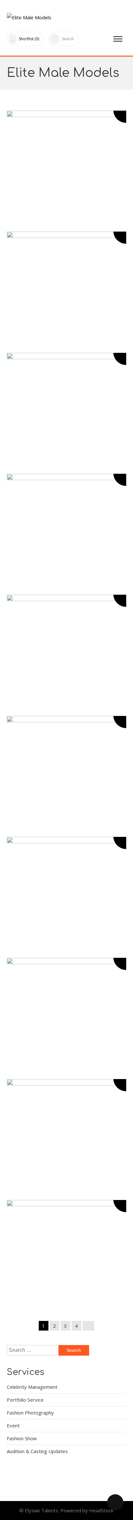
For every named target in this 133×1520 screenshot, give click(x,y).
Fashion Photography (30, 1412)
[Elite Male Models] (29, 16)
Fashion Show (22, 1438)
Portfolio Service (25, 1399)
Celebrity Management (32, 1387)
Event (13, 1425)
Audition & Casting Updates (37, 1451)
